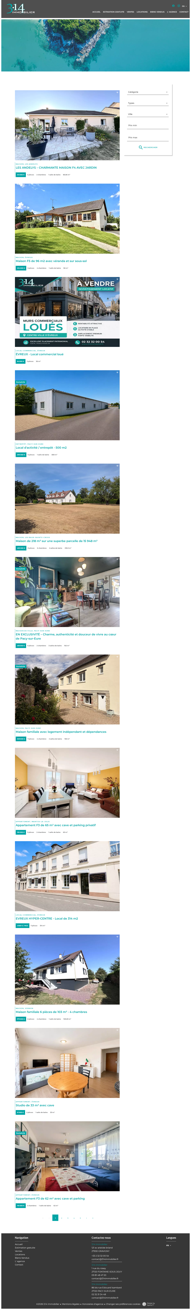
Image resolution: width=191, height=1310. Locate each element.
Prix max (133, 133)
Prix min (133, 121)
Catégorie (134, 88)
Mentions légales (71, 1304)
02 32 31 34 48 (99, 1294)
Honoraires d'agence (92, 1304)
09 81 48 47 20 (99, 1275)
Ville (131, 110)
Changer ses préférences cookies (123, 1304)
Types (131, 99)
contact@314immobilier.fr (105, 1259)
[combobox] (148, 92)
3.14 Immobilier (99, 1244)
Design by (151, 1304)
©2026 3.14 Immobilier (47, 1304)
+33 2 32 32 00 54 (100, 1256)
